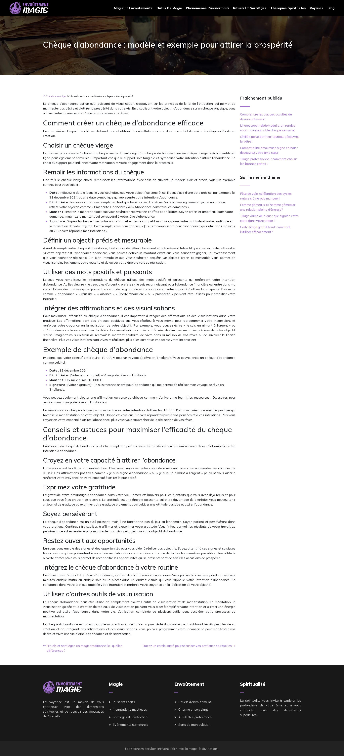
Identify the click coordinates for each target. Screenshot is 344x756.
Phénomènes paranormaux (207, 8)
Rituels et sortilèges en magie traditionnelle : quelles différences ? (84, 648)
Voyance (316, 8)
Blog (330, 8)
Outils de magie (169, 8)
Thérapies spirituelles (288, 8)
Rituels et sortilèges (249, 8)
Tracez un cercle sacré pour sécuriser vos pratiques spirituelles (187, 646)
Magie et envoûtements (133, 8)
